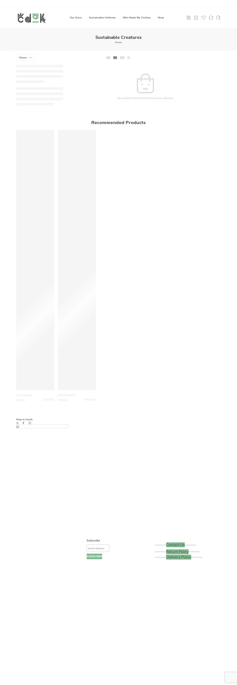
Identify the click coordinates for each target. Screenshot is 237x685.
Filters (23, 57)
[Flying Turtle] (77, 260)
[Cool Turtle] (35, 260)
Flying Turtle (67, 395)
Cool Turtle (24, 395)
